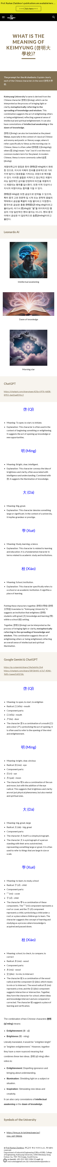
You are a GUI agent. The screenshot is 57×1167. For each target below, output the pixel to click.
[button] (3, 17)
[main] (28, 46)
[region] (28, 6)
